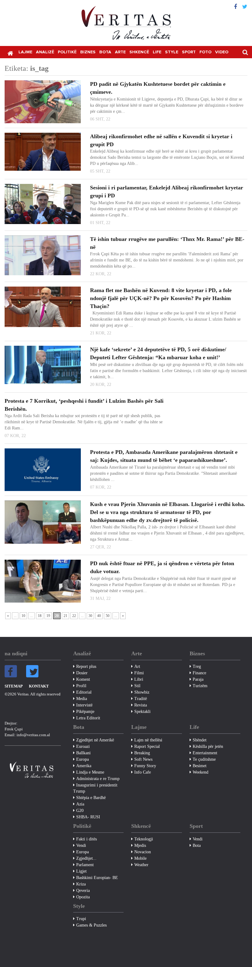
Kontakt (39, 686)
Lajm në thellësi (148, 740)
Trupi (81, 918)
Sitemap (14, 686)
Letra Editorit (88, 718)
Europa (82, 759)
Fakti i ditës (86, 839)
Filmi (139, 673)
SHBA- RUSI (88, 817)
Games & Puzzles (91, 925)
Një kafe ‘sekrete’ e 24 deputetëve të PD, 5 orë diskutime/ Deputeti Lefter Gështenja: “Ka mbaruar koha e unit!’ (158, 353)
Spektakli (142, 711)
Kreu (10, 52)
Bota (105, 52)
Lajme (25, 52)
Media (81, 698)
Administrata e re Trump (98, 778)
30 (90, 616)
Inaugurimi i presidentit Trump (95, 788)
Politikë (67, 52)
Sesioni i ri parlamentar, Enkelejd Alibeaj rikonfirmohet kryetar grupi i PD (166, 192)
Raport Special (147, 746)
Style (171, 52)
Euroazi (83, 746)
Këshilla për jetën (208, 746)
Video (221, 52)
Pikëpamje (85, 711)
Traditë (140, 698)
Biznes (88, 52)
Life (157, 52)
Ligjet (81, 871)
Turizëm (200, 685)
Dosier (82, 673)
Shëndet (200, 740)
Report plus (86, 666)
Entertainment (205, 753)
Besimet (200, 765)
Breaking (142, 753)
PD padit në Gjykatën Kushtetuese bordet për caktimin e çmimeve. (158, 88)
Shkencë (139, 52)
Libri (138, 679)
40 (99, 616)
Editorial (84, 692)
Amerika (83, 765)
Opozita (83, 897)
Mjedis (140, 845)
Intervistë (84, 705)
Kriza (81, 884)
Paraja (198, 679)
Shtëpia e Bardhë (91, 797)
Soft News (143, 759)
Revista (140, 705)
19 (48, 616)
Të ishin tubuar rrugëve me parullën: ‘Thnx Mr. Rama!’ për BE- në (167, 243)
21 (65, 616)
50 (107, 616)
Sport (189, 52)
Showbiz (141, 692)
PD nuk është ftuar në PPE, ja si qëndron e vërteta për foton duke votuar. (162, 567)
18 (39, 616)
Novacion (142, 852)
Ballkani (83, 753)
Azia (80, 804)
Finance (199, 673)
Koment (83, 679)
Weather (141, 864)
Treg (197, 666)
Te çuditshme (204, 759)
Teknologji (143, 839)
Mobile (140, 858)
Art (137, 666)
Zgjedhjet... (86, 858)
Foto (205, 52)
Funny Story (145, 765)
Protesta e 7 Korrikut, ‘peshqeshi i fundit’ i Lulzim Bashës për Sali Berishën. (84, 405)
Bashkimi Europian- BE (97, 877)
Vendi (81, 845)
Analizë (45, 52)
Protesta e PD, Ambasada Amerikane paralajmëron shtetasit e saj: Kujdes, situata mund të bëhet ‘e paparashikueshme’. (164, 456)
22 (74, 616)
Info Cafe (142, 772)
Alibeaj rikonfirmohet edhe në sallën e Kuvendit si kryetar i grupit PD (161, 140)
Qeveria (83, 890)
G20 (80, 810)
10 (23, 616)
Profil (81, 685)
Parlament (85, 864)
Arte (120, 52)
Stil (137, 685)
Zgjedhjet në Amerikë (95, 740)
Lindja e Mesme (90, 772)
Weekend (200, 772)
